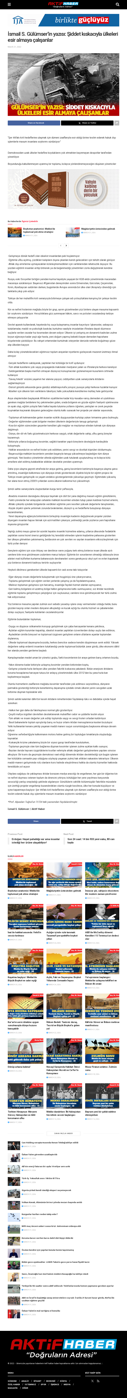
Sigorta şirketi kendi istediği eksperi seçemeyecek (46, 1190)
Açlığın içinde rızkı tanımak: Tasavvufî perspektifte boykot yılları (61, 935)
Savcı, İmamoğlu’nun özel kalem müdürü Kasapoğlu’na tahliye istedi (55, 1274)
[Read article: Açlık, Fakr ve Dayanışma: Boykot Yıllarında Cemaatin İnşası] (64, 961)
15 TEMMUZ (30, 1384)
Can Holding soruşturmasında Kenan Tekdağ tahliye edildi (50, 1142)
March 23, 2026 (93, 988)
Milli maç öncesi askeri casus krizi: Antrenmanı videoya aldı (51, 1226)
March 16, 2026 (54, 1119)
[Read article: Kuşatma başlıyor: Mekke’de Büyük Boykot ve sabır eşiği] (25, 961)
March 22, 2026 (54, 1033)
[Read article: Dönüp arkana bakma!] (25, 1051)
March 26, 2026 (54, 943)
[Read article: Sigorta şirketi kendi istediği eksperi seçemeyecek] (14, 1193)
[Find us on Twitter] (92, 1381)
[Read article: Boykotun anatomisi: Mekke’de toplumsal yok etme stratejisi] (15, 232)
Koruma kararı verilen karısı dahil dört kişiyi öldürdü (47, 1238)
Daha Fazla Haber (63, 1133)
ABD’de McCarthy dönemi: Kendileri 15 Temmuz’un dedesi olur (102, 935)
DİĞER (25, 1388)
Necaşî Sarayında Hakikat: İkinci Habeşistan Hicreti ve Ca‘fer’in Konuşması (63, 1070)
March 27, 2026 (15, 940)
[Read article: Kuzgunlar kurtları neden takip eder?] (14, 1217)
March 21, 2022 (14, 47)
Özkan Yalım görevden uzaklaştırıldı (39, 1154)
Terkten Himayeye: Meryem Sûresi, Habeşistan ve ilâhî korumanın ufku (22, 1115)
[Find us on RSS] (98, 1381)
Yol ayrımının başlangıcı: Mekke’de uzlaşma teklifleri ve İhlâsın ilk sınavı (101, 980)
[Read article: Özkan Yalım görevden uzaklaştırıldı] (14, 1157)
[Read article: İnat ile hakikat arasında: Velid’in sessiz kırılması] (25, 916)
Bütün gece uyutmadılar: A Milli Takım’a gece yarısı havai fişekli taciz (56, 1262)
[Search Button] (117, 4)
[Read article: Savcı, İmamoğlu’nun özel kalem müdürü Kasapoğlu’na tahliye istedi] (14, 1277)
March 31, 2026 (31, 235)
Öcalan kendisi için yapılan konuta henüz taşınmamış (48, 1250)
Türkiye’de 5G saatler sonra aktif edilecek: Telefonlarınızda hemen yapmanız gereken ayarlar (68, 1286)
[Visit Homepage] (63, 5)
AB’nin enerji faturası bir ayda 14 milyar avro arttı (46, 1166)
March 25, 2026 (93, 943)
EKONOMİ (50, 1381)
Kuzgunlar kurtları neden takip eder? (40, 1214)
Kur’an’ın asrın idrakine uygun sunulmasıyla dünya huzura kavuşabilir (23, 1025)
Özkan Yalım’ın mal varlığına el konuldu (41, 1311)
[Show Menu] (9, 4)
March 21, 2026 (93, 1029)
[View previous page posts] (60, 246)
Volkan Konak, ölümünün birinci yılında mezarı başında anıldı (52, 1202)
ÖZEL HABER (14, 1384)
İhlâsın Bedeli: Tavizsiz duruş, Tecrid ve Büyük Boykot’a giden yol (63, 1025)
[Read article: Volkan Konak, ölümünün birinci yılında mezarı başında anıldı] (14, 1205)
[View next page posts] (66, 246)
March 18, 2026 (93, 1074)
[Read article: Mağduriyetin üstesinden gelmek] (73, 232)
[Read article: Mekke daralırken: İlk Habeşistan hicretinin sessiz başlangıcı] (64, 1096)
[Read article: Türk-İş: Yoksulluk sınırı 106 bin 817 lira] (14, 1181)
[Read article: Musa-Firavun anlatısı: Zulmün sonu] (103, 1051)
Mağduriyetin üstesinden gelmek (98, 229)
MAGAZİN (13, 1388)
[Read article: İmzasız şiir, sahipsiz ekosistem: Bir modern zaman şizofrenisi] (103, 875)
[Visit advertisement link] (63, 22)
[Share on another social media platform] (116, 123)
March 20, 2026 (15, 1071)
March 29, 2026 (93, 898)
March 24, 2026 (54, 984)
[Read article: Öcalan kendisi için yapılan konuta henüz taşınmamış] (14, 1253)
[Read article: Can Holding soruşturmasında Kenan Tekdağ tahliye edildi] (14, 1145)
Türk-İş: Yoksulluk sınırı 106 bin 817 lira (41, 1178)
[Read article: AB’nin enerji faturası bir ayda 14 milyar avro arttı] (14, 1169)
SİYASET (37, 1381)
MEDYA (67, 1384)
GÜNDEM (12, 1381)
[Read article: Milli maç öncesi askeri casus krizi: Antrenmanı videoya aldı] (14, 1229)
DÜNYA (63, 1381)
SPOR (43, 1384)
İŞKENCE (55, 1384)
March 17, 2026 (15, 1122)
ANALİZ (25, 1381)
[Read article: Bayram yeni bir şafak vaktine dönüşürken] (103, 1096)
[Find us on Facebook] (86, 1381)
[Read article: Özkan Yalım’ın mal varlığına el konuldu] (14, 1313)
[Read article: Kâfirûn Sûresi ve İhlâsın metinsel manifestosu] (103, 1006)
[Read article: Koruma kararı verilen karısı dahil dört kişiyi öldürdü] (14, 1241)
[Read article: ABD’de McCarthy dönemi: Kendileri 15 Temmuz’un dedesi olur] (103, 916)
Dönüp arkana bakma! (19, 1066)
